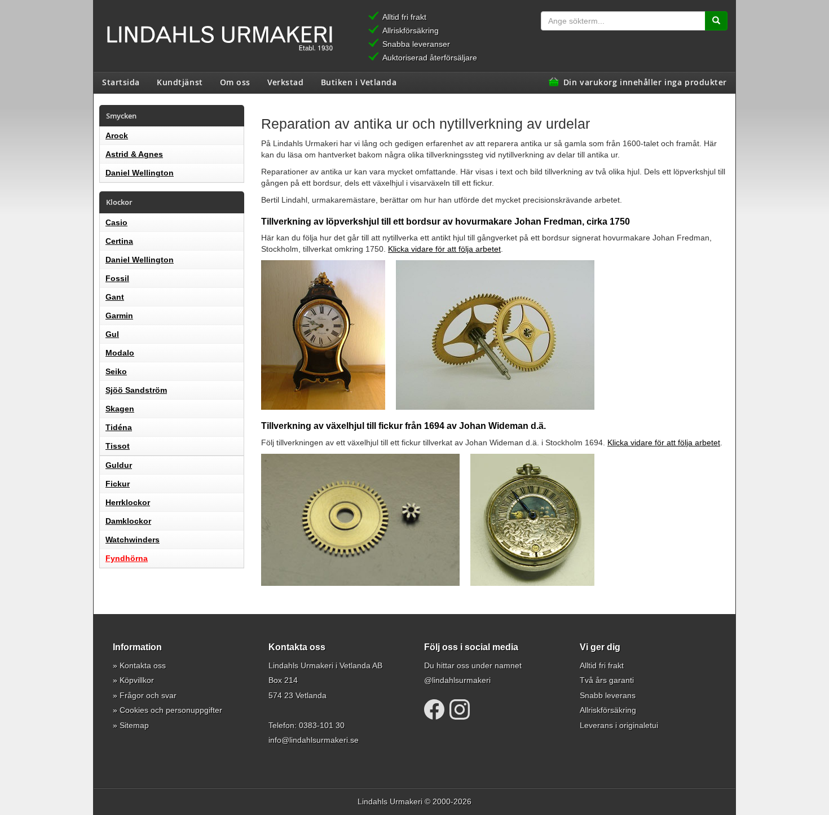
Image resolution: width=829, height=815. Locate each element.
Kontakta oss (143, 665)
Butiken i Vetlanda (359, 81)
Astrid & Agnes (134, 154)
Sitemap (134, 725)
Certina (119, 241)
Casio (116, 222)
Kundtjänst (180, 81)
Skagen (119, 408)
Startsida (121, 81)
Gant (114, 296)
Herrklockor (127, 502)
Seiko (116, 371)
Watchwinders (132, 539)
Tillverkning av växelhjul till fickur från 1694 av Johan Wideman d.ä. (403, 426)
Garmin (119, 315)
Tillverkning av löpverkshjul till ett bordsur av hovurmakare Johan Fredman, (445, 221)
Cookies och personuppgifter (171, 710)
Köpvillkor (137, 680)
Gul (112, 334)
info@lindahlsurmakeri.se (313, 739)
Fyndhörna (126, 558)
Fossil (117, 278)
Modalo (119, 352)
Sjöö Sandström (136, 390)
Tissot (117, 445)
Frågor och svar (148, 695)
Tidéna (118, 427)
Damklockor (128, 520)
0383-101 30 (322, 725)
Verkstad (285, 81)
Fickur (117, 483)
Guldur (118, 465)
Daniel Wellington (139, 172)
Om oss (235, 81)
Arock (116, 135)
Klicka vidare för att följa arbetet (444, 248)
